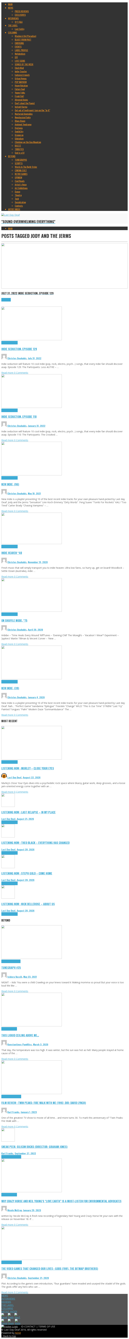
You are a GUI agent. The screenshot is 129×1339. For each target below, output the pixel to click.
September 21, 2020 (38, 1278)
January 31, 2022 (36, 425)
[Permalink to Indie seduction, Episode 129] (31, 339)
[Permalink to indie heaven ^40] (31, 543)
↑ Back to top (8, 1336)
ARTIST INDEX (9, 1311)
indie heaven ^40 (11, 553)
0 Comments (21, 372)
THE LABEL (7, 1305)
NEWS (4, 1295)
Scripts (13, 1029)
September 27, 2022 (25, 1153)
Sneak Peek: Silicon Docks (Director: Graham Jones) (34, 1147)
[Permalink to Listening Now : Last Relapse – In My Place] (8, 806)
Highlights (5, 342)
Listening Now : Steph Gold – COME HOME (26, 873)
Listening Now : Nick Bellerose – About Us (28, 904)
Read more (7, 372)
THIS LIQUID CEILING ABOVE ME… (20, 1035)
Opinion (13, 1194)
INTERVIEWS (8, 1298)
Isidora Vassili (14, 976)
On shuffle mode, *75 (14, 620)
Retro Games (16, 1262)
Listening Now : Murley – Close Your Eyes (27, 768)
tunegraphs (15, 961)
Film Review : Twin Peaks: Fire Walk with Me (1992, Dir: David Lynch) (43, 1103)
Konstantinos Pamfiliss (19, 1044)
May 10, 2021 (34, 493)
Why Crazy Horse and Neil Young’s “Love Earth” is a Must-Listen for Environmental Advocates (61, 1201)
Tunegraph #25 (11, 967)
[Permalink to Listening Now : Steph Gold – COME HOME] (8, 867)
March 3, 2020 (40, 1044)
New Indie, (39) (10, 688)
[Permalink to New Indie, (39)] (31, 678)
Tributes (14, 342)
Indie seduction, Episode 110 (19, 416)
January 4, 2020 (36, 697)
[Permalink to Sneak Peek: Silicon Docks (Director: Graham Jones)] (8, 1140)
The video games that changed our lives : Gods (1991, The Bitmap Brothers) (49, 1268)
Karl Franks (13, 1112)
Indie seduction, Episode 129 (19, 349)
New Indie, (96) (10, 484)
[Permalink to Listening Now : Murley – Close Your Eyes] (31, 758)
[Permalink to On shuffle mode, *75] (31, 610)
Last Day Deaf (14, 777)
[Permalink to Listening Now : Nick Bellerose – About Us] (8, 897)
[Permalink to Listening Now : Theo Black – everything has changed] (8, 836)
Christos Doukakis (17, 358)
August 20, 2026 (25, 849)
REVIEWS (6, 1301)
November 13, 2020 (38, 562)
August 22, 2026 (31, 777)
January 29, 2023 (32, 1210)
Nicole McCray (14, 1210)
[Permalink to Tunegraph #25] (31, 958)
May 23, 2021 (30, 976)
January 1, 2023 (29, 1112)
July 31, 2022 (34, 358)
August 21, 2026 (25, 819)
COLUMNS (7, 1308)
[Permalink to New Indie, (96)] (31, 474)
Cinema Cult (6, 1096)
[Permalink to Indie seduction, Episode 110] (31, 407)
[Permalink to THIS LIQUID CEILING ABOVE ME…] (31, 1025)
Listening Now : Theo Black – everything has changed (35, 843)
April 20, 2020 (35, 629)
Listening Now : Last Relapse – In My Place (28, 812)
